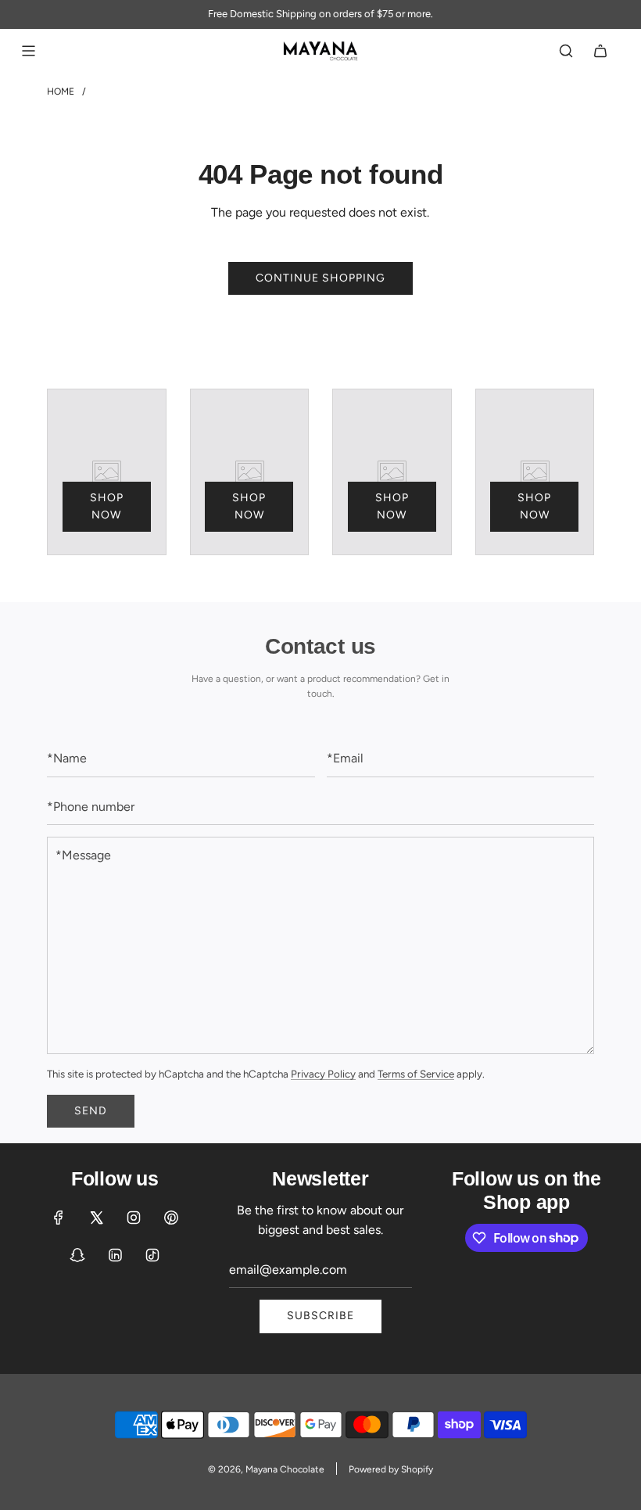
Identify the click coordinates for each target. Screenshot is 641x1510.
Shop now (107, 506)
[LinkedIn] (115, 1255)
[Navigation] (28, 51)
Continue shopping (320, 278)
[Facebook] (58, 1217)
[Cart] (600, 51)
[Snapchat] (77, 1255)
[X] (96, 1217)
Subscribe (320, 1315)
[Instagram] (133, 1217)
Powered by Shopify (391, 1469)
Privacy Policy (323, 1073)
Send (90, 1110)
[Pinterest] (171, 1217)
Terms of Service (416, 1073)
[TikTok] (152, 1255)
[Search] (566, 51)
